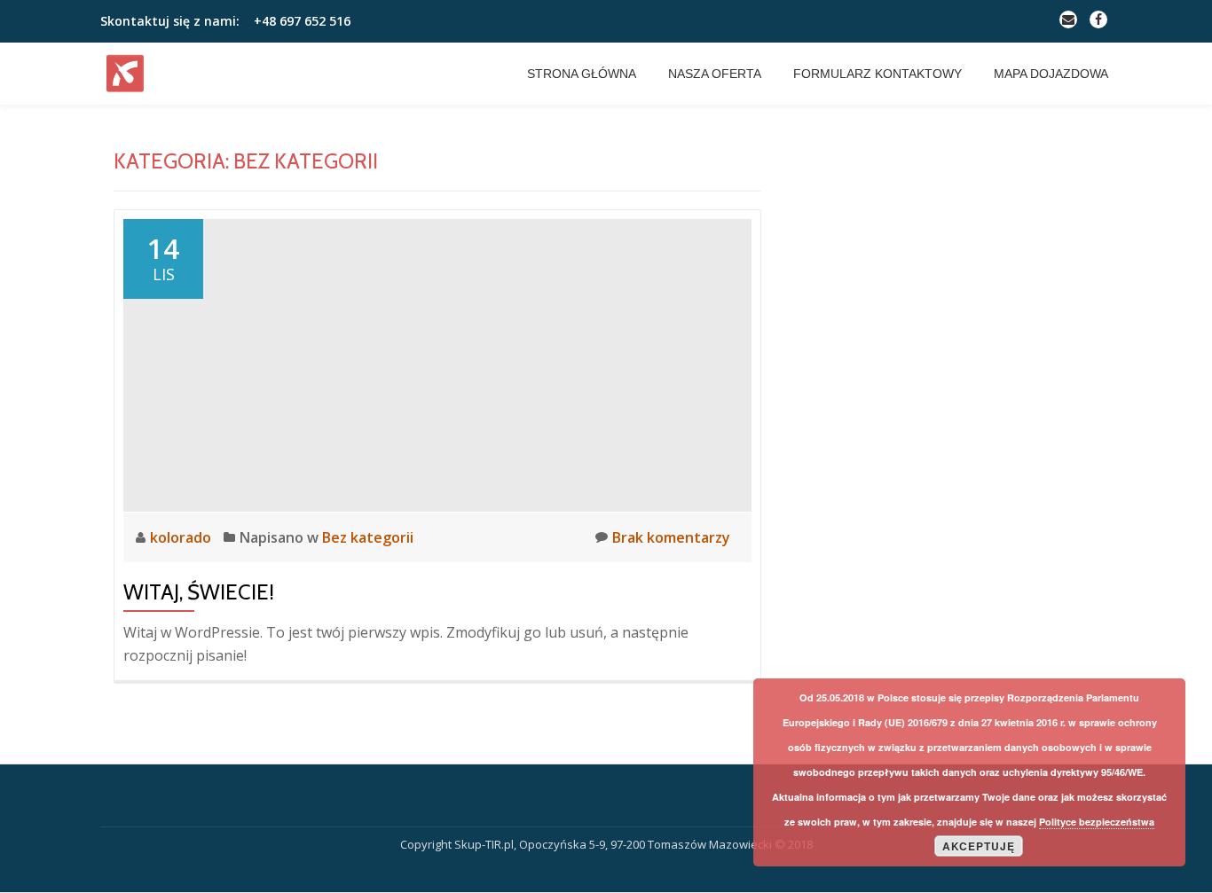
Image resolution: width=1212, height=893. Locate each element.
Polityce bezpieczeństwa (1096, 821)
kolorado (182, 537)
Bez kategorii (367, 537)
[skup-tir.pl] (128, 74)
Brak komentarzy (671, 537)
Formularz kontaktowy (877, 74)
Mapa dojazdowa (1051, 74)
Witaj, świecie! (198, 592)
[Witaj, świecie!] (437, 363)
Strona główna (581, 74)
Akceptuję (978, 846)
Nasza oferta (714, 74)
